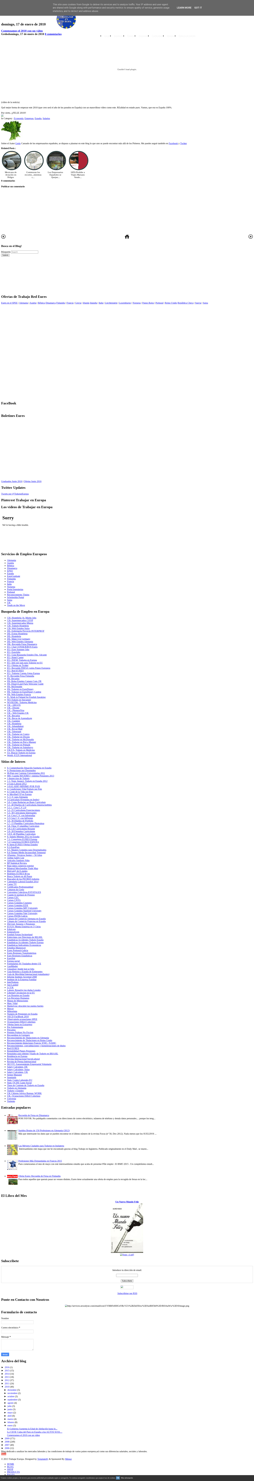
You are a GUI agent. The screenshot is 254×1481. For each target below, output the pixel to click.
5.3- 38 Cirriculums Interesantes (22, 813)
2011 (7, 1383)
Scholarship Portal (15, 597)
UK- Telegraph (14, 731)
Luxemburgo (125, 303)
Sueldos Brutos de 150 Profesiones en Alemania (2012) (44, 1130)
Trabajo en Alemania (16, 1088)
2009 (7, 1438)
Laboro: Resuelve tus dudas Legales (24, 990)
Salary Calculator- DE (17, 1067)
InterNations (13, 982)
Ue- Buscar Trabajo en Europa (21, 752)
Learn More (184, 7)
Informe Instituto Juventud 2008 (22, 977)
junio (10, 1409)
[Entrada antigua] (250, 238)
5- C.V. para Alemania (17, 797)
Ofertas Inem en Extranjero (19, 1024)
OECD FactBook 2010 (18, 1016)
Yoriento (11, 1101)
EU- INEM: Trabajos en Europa (22, 660)
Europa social (13, 961)
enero (10, 1425)
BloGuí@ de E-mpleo (17, 871)
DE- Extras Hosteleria (17, 633)
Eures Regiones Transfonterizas (21, 953)
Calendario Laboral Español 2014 (22, 881)
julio (9, 1406)
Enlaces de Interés (187, 36)
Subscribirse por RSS (127, 1293)
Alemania (142, 36)
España (38, 118)
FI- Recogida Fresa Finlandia (20, 676)
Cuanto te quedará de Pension (21, 895)
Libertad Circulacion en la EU (21, 992)
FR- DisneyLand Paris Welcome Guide (25, 684)
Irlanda (86, 303)
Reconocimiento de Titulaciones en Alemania (28, 1037)
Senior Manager (14, 1075)
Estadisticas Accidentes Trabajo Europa (25, 942)
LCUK (10, 987)
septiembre (12, 1399)
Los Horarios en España (18, 995)
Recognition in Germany (18, 1035)
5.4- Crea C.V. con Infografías (21, 815)
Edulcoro (11, 929)
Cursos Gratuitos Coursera (19, 903)
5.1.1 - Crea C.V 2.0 (16, 807)
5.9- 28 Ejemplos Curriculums (21, 831)
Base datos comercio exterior (20, 865)
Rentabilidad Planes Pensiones (21, 1051)
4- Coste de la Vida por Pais (20, 791)
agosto (10, 1403)
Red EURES (13, 1048)
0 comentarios (53, 34)
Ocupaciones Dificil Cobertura (21, 1022)
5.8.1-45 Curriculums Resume (21, 828)
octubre (11, 1396)
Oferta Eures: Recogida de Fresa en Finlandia (39, 1176)
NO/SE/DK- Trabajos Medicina (22, 702)
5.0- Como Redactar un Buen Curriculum (26, 802)
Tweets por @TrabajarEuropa (15, 494)
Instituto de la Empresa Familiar (21, 979)
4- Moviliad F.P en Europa (19, 794)
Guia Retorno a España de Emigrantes (24, 971)
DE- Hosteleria (14, 636)
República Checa (185, 303)
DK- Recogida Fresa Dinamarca (22, 644)
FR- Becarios (13, 678)
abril (9, 1416)
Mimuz (68, 1459)
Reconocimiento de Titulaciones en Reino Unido (29, 1040)
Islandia (93, 303)
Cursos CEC (13, 897)
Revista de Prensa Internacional (21, 1061)
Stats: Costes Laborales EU (19, 1080)
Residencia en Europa (17, 1056)
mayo (10, 1412)
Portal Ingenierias (15, 589)
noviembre (12, 1393)
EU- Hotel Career (15, 657)
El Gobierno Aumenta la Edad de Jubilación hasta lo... (32, 1428)
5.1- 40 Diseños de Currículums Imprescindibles (29, 805)
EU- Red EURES (15, 670)
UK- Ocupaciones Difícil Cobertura (23, 1096)
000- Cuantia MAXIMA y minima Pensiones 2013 (30, 776)
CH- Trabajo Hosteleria (18, 625)
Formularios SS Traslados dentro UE (24, 963)
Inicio (107, 36)
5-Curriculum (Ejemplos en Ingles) (23, 799)
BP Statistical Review (17, 863)
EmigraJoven (13, 932)
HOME (10, 1464)
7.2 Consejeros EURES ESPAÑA (23, 842)
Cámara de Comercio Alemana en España (26, 918)
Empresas (29, 118)
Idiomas (170, 36)
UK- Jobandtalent (15, 726)
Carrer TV (12, 884)
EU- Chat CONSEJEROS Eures (22, 647)
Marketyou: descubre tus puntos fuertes (25, 1006)
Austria (33, 303)
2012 (7, 1380)
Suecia (198, 303)
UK (9, 602)
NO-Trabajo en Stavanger (19, 700)
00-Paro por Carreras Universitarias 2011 (26, 773)
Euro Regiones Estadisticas (19, 955)
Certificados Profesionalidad (20, 887)
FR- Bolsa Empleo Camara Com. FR (24, 681)
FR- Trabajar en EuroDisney (20, 689)
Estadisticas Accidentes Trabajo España (25, 940)
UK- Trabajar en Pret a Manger (21, 742)
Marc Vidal (12, 1003)
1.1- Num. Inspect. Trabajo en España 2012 (27, 781)
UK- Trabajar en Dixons (18, 737)
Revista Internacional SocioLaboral (23, 1059)
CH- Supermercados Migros (20, 623)
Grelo (18, 143)
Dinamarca (51, 303)
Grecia (78, 303)
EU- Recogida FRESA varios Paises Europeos (28, 668)
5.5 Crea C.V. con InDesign (20, 818)
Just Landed (12, 985)
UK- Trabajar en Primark (18, 745)
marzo (10, 1419)
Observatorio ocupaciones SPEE (22, 1019)
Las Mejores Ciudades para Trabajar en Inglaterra (41, 1146)
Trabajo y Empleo (15, 1090)
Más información (127, 1478)
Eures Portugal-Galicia (17, 950)
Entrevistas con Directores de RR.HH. (25, 937)
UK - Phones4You (15, 710)
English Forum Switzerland (19, 934)
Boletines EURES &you (18, 873)
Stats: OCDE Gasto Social (19, 1082)
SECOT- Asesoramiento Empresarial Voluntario (29, 1064)
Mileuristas (12, 1011)
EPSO (10, 571)
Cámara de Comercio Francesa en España (26, 921)
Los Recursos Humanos (18, 998)
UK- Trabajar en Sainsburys (20, 747)
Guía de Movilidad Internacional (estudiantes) (28, 974)
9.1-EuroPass (13, 847)
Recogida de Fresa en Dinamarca (33, 1115)
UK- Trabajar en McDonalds (20, 739)
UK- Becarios (13, 715)
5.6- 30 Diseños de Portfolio (20, 821)
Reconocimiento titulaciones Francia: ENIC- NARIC (31, 1043)
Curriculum (157, 36)
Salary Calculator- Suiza (18, 1069)
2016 (7, 1367)
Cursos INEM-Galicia (17, 916)
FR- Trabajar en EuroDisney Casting (24, 692)
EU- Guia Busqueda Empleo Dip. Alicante (27, 655)
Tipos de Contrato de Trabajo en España (25, 1085)
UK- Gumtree (13, 721)
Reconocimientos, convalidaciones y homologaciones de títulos (36, 1045)
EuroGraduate (13, 576)
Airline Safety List (15, 858)
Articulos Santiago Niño (18, 860)
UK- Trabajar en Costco (18, 734)
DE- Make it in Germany (18, 639)
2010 (7, 1386)
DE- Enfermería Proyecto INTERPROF (25, 631)
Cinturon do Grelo (15, 889)
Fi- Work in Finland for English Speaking (26, 697)
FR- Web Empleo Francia (19, 694)
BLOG (10, 1466)
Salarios (46, 118)
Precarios (11, 1030)
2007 (7, 1445)
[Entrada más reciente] (3, 238)
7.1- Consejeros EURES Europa (22, 839)
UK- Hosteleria (14, 723)
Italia (101, 303)
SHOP (10, 1469)
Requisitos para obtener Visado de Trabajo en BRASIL (32, 1053)
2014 (7, 1374)
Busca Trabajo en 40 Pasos (19, 876)
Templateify (42, 1459)
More (3, 1454)
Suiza (205, 303)
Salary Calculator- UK (17, 1072)
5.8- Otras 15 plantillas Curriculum (23, 826)
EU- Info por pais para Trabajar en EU (25, 662)
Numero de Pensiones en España (22, 1014)
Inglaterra (118, 36)
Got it (198, 7)
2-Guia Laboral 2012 (17, 783)
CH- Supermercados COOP (20, 620)
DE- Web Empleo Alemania (20, 641)
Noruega (137, 303)
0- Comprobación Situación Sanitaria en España (29, 768)
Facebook (173, 143)
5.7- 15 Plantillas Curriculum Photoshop (25, 823)
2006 (7, 1448)
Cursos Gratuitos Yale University (22, 913)
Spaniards (11, 1077)
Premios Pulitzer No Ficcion (20, 1032)
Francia (130, 36)
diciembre (12, 1390)
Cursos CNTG (14, 900)
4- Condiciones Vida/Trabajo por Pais (24, 789)
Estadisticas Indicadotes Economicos (24, 945)
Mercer (10, 1008)
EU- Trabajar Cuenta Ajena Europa (23, 673)
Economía (18, 118)
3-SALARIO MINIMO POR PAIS (23, 786)
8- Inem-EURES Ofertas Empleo (22, 844)
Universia (11, 1098)
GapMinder (12, 966)
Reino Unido (171, 303)
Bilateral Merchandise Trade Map (22, 868)
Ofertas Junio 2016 (32, 481)
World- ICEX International (19, 755)
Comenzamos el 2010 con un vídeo (22, 30)
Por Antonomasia (15, 1027)
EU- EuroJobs (13, 652)
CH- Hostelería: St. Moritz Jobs (21, 618)
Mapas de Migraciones (17, 1000)
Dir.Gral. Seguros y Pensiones (21, 924)
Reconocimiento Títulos (18, 594)
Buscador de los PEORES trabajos (23, 879)
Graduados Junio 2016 (11, 481)
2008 (7, 1441)
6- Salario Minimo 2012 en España (23, 836)
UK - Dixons (13, 707)
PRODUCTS (13, 1472)
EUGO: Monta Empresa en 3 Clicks (24, 926)
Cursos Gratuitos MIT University (22, 908)
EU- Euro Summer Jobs (18, 649)
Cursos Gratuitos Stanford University (24, 910)
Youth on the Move (16, 605)
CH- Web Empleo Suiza (18, 628)
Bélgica (41, 303)
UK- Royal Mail (14, 729)
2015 (7, 1370)
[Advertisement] (127, 276)
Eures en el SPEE (9, 303)
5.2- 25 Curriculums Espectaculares (23, 810)
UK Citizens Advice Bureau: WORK (24, 1093)
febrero (11, 1422)
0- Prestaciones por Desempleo (21, 770)
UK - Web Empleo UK (18, 713)
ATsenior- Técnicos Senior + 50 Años (24, 855)
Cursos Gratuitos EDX (17, 905)
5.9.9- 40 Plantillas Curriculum (21, 834)
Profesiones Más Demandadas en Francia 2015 (40, 1161)
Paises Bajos (148, 303)
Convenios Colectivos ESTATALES (24, 892)
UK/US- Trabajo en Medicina (21, 750)
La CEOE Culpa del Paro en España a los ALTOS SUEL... (34, 1432)
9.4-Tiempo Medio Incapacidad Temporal (26, 852)
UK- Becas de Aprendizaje (19, 718)
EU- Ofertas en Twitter (17, 665)
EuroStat (11, 958)
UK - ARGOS (14, 705)
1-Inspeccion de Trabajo (18, 778)
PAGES (11, 1474)
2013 (7, 1377)
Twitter (183, 143)
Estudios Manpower (16, 948)
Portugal (159, 303)
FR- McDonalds (14, 686)
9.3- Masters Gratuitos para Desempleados (26, 850)
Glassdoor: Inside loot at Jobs (20, 969)
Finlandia (60, 303)
